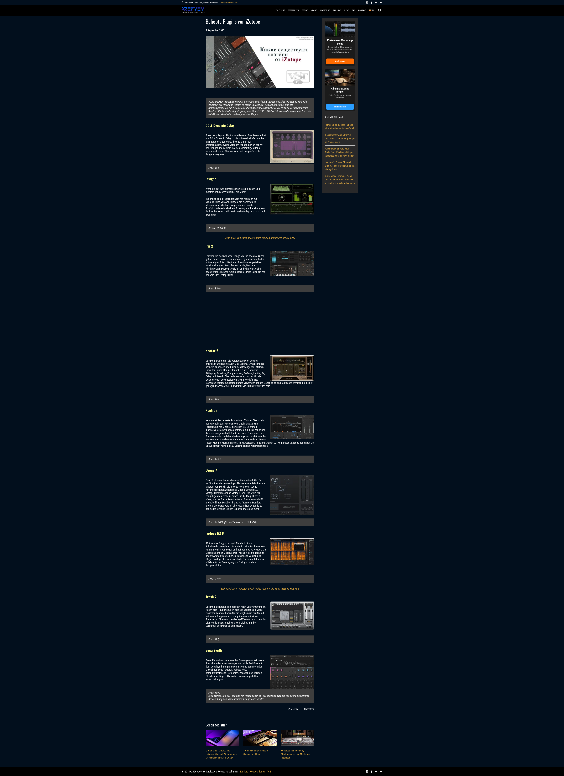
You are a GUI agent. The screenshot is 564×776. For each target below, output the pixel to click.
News (346, 10)
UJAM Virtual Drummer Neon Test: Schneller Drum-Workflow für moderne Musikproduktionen (340, 179)
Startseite (280, 10)
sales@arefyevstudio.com (229, 2)
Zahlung (337, 10)
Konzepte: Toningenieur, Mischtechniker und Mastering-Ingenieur (295, 754)
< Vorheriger (293, 709)
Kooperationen (257, 771)
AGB (269, 771)
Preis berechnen (340, 107)
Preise (305, 10)
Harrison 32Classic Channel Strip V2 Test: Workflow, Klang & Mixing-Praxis (340, 166)
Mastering (325, 10)
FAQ (353, 10)
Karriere (244, 771)
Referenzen (293, 10)
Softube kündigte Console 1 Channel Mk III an (256, 752)
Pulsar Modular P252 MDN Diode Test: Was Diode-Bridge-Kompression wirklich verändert (339, 152)
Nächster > (309, 709)
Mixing (314, 10)
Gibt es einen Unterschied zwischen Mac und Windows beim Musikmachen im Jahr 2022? (221, 754)
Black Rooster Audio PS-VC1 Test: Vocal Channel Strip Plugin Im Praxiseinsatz (340, 138)
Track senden (340, 61)
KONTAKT (362, 10)
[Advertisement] (260, 320)
